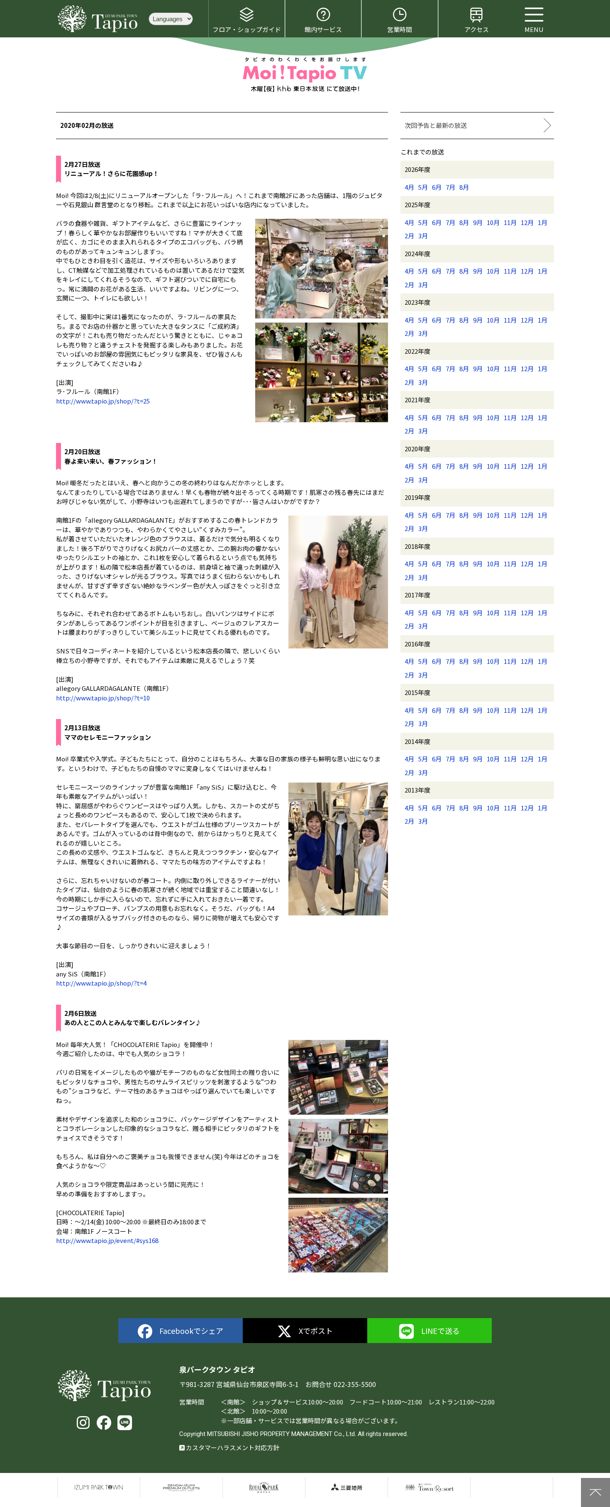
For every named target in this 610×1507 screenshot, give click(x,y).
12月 (527, 222)
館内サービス (323, 29)
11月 (510, 222)
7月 (450, 187)
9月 (478, 222)
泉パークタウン (99, 1487)
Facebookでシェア (191, 1330)
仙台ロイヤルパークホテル (264, 1487)
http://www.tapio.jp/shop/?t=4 (101, 983)
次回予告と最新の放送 (436, 125)
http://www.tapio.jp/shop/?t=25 (103, 400)
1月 (542, 222)
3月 (423, 235)
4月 (409, 187)
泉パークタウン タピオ (98, 18)
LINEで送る (440, 1330)
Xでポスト (316, 1330)
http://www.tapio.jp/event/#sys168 (107, 1240)
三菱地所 (346, 1487)
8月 (464, 187)
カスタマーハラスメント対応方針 (232, 1447)
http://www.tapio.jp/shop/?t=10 (103, 697)
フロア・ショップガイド (246, 29)
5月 (423, 187)
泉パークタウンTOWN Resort (429, 1487)
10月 (493, 222)
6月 (437, 187)
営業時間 (399, 29)
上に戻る (595, 1492)
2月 (409, 235)
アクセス (476, 29)
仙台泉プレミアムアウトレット (181, 1487)
